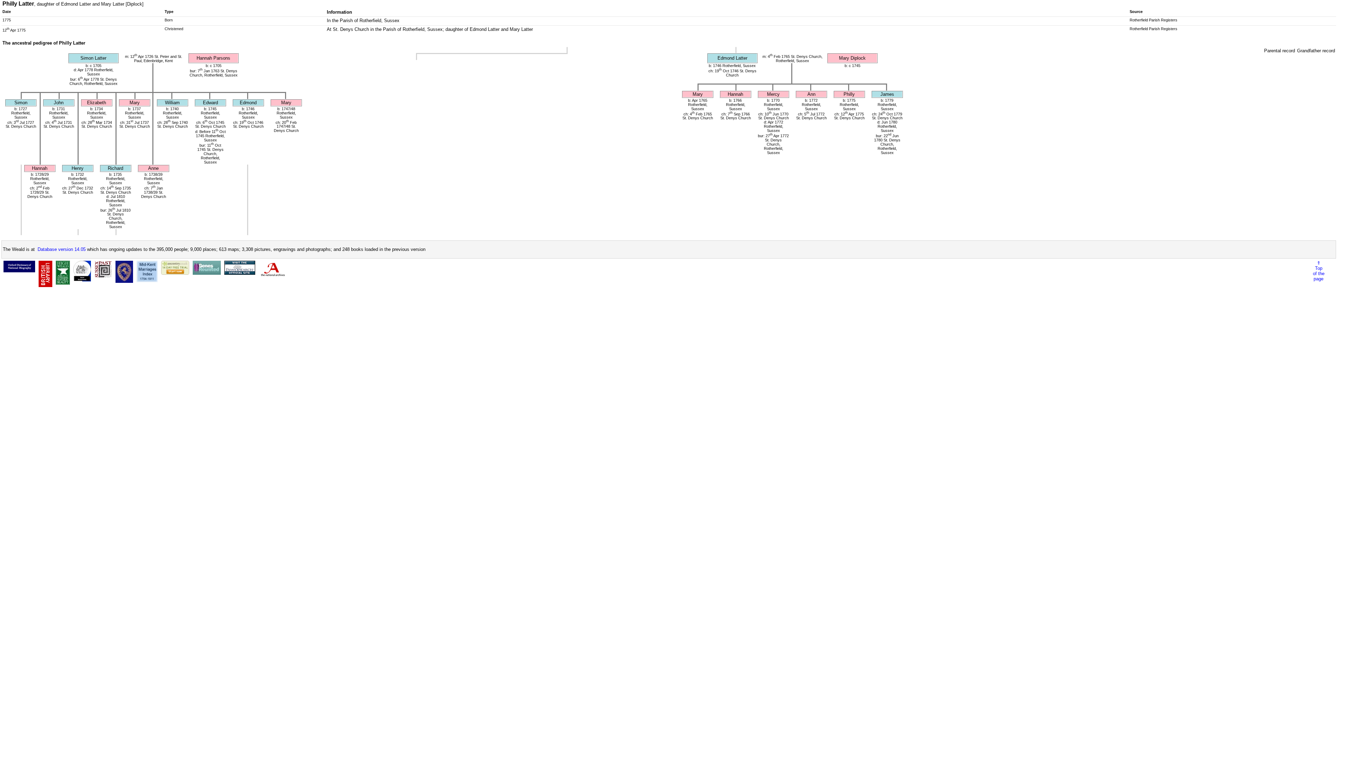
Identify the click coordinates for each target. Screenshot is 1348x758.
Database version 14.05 (62, 249)
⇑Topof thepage (1318, 270)
